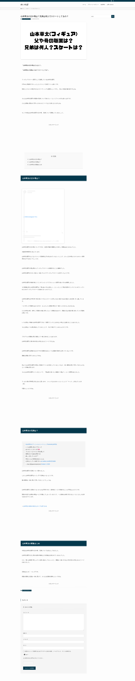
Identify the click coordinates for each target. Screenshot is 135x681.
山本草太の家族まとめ (35, 164)
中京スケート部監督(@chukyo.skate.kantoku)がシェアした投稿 (43, 241)
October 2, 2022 (45, 464)
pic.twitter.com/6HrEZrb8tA (48, 461)
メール (25, 639)
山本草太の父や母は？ (35, 159)
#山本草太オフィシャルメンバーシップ (37, 444)
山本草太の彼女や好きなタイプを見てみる (35, 506)
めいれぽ (24, 4)
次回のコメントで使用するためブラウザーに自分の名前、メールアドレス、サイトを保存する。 (48, 651)
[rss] (111, 1)
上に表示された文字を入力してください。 (33, 658)
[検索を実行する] (112, 16)
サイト (24, 645)
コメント (26, 612)
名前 (25, 633)
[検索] (113, 1)
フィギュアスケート (26, 18)
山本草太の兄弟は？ (35, 162)
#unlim (49, 444)
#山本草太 (54, 444)
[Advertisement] (53, 137)
